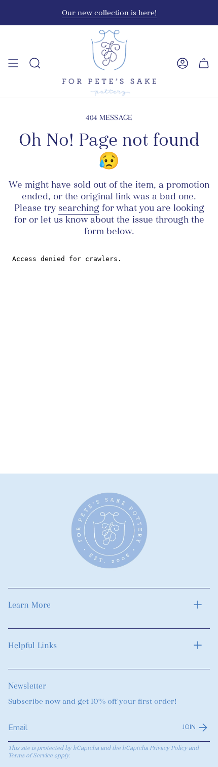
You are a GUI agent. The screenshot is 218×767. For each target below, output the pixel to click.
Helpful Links (32, 645)
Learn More (29, 605)
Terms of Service (30, 755)
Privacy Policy (168, 748)
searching (78, 208)
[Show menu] (13, 63)
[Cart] (203, 63)
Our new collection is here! (109, 13)
